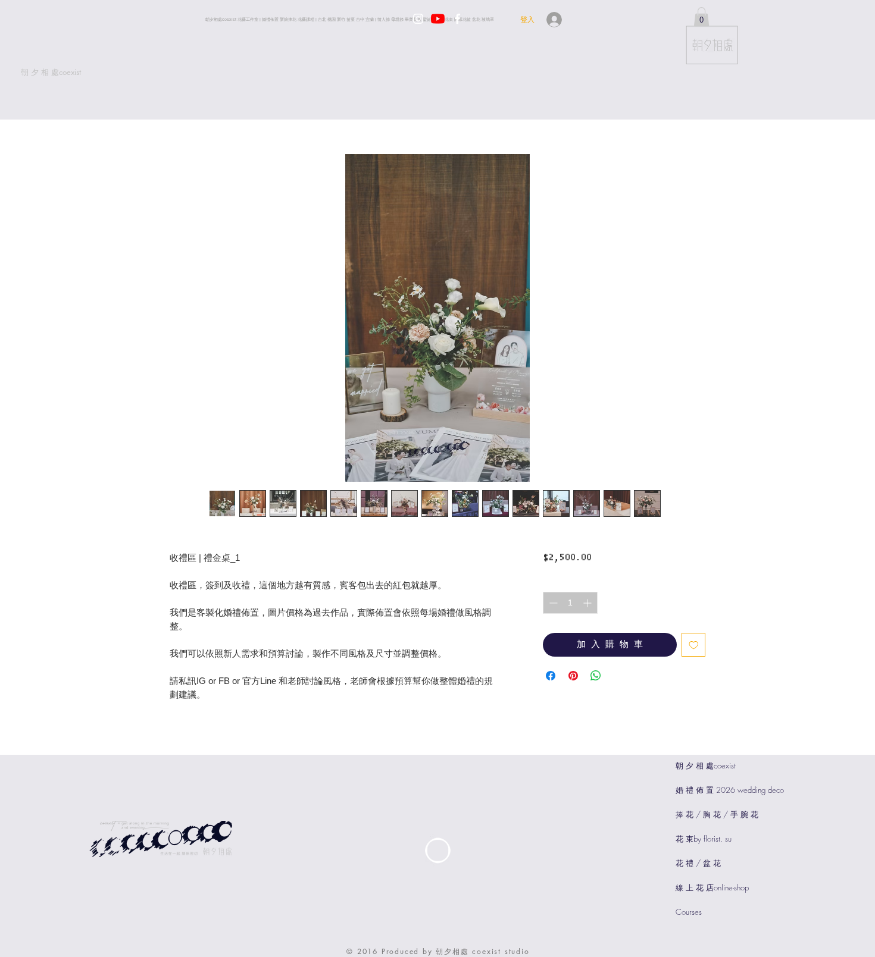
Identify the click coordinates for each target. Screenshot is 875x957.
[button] (701, 16)
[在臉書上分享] (550, 676)
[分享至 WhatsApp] (596, 676)
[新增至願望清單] (694, 645)
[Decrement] (552, 602)
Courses (689, 911)
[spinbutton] (570, 602)
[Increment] (588, 602)
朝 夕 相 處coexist (706, 765)
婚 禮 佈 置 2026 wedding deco (730, 790)
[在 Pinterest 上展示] (573, 676)
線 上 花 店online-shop (712, 887)
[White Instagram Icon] (418, 19)
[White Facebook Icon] (457, 19)
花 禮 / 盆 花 (698, 863)
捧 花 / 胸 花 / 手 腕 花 (717, 814)
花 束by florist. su (704, 838)
